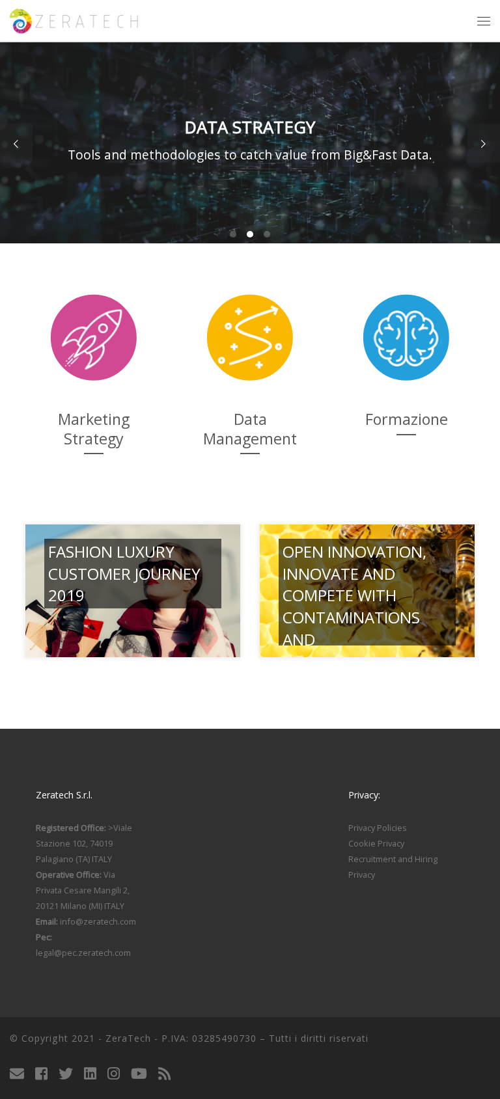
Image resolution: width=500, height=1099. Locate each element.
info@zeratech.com (98, 921)
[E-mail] (17, 1073)
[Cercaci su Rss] (164, 1073)
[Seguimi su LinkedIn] (90, 1073)
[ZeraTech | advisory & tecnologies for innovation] (74, 18)
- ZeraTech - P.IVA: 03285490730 (177, 1038)
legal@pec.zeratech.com (83, 952)
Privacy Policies (377, 828)
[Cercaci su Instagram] (113, 1073)
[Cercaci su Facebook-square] (41, 1073)
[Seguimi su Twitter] (66, 1073)
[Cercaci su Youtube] (139, 1073)
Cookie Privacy (376, 843)
